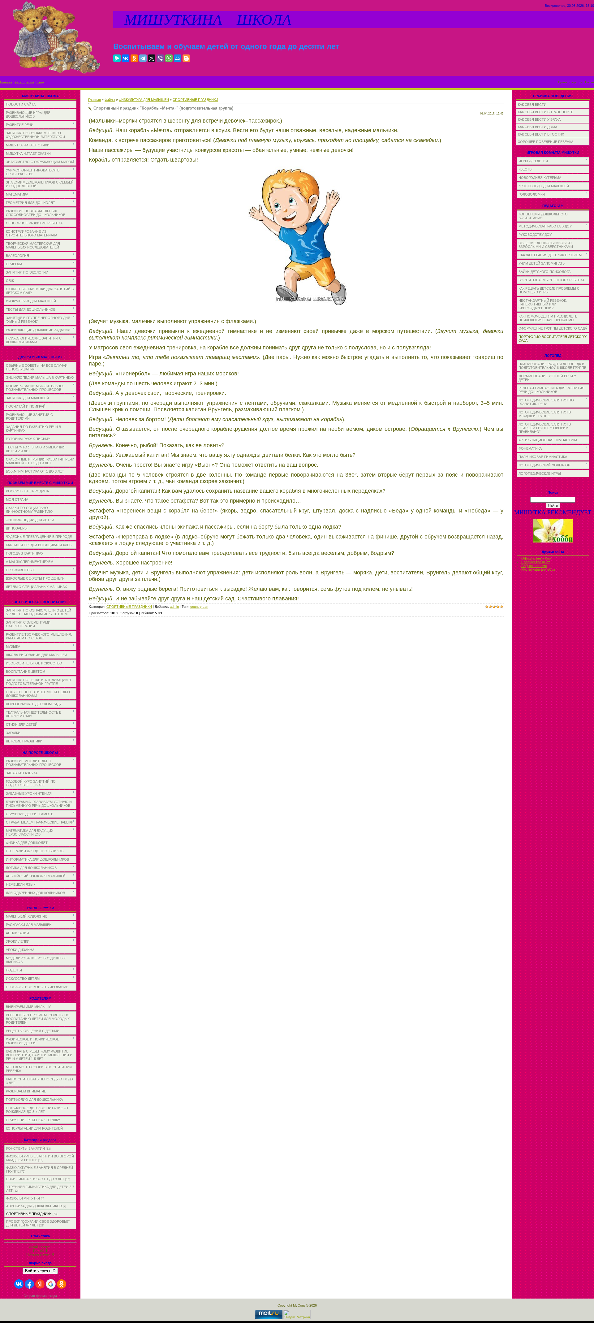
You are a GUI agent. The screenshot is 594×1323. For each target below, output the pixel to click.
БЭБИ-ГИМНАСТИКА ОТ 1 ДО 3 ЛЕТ (35, 1179)
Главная (6, 82)
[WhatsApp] (169, 58)
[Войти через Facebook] (29, 1284)
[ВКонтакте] (125, 58)
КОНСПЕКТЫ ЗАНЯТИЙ (25, 1148)
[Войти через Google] (51, 1284)
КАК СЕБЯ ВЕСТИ (532, 104)
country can (199, 606)
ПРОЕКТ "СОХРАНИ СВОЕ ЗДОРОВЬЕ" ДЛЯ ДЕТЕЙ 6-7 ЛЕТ (38, 1223)
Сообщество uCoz (535, 562)
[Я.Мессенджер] (117, 58)
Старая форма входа (40, 1296)
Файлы (110, 100)
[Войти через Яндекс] (40, 1284)
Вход (40, 82)
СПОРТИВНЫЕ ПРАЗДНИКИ (29, 1214)
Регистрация (24, 82)
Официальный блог (536, 558)
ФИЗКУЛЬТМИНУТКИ (23, 1198)
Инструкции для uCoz (538, 569)
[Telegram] (143, 58)
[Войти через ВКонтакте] (19, 1284)
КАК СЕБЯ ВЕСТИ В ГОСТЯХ (541, 134)
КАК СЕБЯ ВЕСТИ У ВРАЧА (539, 119)
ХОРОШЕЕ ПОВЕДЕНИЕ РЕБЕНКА (545, 142)
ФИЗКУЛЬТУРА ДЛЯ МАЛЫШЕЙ (144, 100)
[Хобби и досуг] (553, 541)
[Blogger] (186, 58)
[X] (151, 58)
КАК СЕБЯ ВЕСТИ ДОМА (537, 127)
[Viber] (160, 58)
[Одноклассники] (134, 58)
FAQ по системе (534, 566)
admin (174, 606)
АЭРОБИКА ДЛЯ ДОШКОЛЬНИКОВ (34, 1206)
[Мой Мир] (177, 58)
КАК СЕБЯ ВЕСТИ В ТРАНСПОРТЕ (545, 112)
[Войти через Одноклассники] (61, 1284)
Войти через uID (40, 1271)
